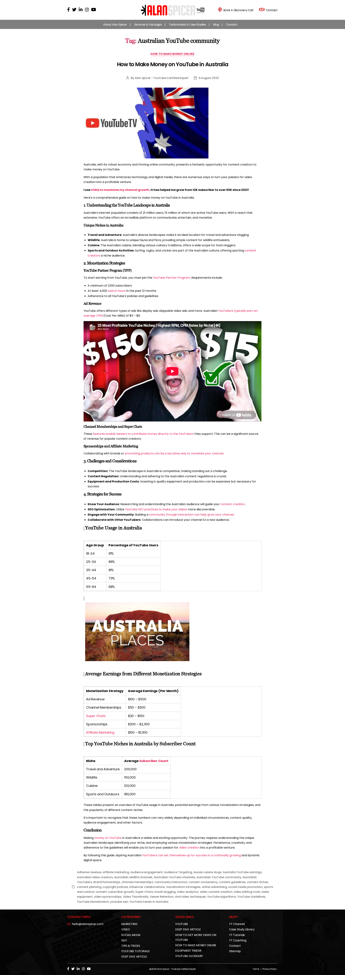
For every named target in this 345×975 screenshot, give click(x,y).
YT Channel (237, 924)
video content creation (216, 892)
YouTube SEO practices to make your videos (156, 509)
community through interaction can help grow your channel (191, 515)
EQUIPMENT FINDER (188, 951)
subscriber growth (121, 892)
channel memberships (137, 882)
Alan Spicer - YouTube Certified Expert (161, 78)
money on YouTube (107, 838)
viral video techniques (190, 897)
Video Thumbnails (135, 897)
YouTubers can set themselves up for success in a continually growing (191, 855)
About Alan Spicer (115, 24)
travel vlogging (165, 892)
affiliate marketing (116, 872)
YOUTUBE (181, 924)
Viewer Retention (162, 897)
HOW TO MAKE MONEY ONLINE (172, 54)
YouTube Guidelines (251, 897)
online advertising (214, 887)
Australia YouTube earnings (242, 872)
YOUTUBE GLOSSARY (189, 956)
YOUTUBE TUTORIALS (135, 951)
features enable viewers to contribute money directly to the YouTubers (143, 434)
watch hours (117, 291)
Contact (231, 24)
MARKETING (129, 924)
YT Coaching (237, 940)
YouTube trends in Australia (148, 902)
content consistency (203, 882)
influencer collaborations (147, 887)
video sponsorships (107, 897)
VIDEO (125, 929)
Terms (256, 969)
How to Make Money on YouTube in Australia (172, 64)
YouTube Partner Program (171, 278)
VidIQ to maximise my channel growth (120, 190)
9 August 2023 (209, 78)
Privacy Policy (270, 969)
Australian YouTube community (218, 877)
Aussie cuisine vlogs (207, 872)
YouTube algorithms (221, 897)
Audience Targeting (178, 872)
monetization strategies (183, 887)
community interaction (171, 882)
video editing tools (247, 892)
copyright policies (115, 887)
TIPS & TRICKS (130, 946)
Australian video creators (95, 877)
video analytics (187, 892)
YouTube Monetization (93, 902)
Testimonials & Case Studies (187, 24)
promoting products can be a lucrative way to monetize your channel (174, 453)
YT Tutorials (237, 935)
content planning (89, 887)
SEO (124, 940)
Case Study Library (242, 929)
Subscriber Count (153, 761)
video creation (189, 847)
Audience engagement (146, 872)
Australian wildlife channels (133, 877)
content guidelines (232, 882)
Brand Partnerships (106, 882)
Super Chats (95, 716)
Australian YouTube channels (174, 877)
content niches (257, 882)
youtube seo (119, 902)
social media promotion (245, 887)
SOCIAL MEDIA (131, 935)
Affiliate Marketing (100, 732)
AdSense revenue (89, 872)
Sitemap (235, 951)
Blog (216, 24)
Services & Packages (148, 24)
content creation (232, 504)
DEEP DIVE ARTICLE (134, 956)
